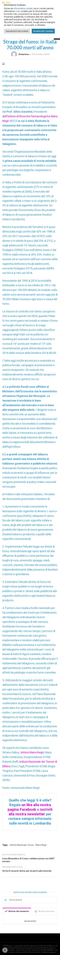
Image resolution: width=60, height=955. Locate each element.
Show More (30, 921)
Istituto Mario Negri (32, 752)
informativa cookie (23, 8)
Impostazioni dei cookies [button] (17, 31)
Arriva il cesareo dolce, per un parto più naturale (26, 870)
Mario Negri (41, 845)
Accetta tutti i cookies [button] (43, 31)
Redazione (24, 54)
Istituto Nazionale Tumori (22, 845)
